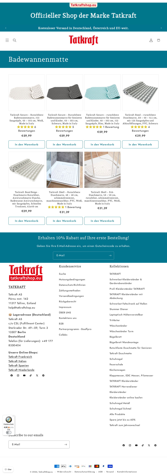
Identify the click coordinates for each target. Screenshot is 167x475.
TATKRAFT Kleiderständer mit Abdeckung (126, 296)
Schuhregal (116, 359)
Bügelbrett (116, 337)
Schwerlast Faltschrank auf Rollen (128, 303)
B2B (61, 323)
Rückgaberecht (67, 301)
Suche (62, 274)
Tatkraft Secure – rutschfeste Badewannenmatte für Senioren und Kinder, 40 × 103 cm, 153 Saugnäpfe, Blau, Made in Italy (102, 119)
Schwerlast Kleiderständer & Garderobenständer (126, 281)
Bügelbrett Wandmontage (124, 342)
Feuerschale (116, 364)
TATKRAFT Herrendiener (123, 386)
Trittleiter (115, 320)
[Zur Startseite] (83, 5)
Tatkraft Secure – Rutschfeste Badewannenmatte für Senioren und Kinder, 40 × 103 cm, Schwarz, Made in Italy (64, 119)
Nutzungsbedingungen (72, 279)
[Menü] (13, 416)
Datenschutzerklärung (85, 471)
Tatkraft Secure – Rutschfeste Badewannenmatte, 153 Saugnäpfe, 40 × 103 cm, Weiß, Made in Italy (27, 119)
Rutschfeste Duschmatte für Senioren (131, 348)
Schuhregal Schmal (120, 408)
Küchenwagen (118, 370)
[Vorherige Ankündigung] (6, 28)
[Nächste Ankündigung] (161, 28)
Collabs (63, 334)
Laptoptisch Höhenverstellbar (126, 314)
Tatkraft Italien (17, 361)
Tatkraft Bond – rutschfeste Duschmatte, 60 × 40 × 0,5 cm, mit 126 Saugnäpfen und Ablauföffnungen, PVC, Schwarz (140, 119)
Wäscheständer (118, 325)
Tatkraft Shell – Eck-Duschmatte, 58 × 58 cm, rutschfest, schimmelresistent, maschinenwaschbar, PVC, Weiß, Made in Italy (102, 198)
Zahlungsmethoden (69, 290)
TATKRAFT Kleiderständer (124, 381)
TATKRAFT (115, 274)
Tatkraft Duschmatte (121, 353)
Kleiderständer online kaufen (126, 397)
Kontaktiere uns (68, 318)
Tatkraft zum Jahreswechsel (125, 425)
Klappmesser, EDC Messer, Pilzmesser (131, 375)
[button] (7, 40)
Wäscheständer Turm (121, 331)
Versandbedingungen (71, 296)
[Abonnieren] (110, 256)
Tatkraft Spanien (18, 365)
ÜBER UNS (65, 312)
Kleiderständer (118, 392)
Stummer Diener (119, 309)
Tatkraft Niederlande (21, 370)
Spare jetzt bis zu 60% (123, 419)
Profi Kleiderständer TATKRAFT (127, 289)
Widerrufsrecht (64, 471)
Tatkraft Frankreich (20, 357)
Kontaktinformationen (127, 471)
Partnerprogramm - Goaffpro (75, 329)
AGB (100, 471)
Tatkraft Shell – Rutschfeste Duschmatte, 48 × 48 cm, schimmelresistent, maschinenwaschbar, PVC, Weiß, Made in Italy (64, 198)
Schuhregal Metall (120, 403)
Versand (110, 471)
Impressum (65, 307)
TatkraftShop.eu (46, 472)
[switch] (8, 432)
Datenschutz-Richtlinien (72, 285)
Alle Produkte (117, 414)
